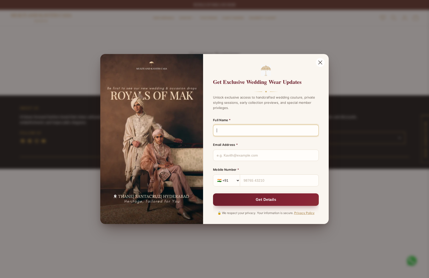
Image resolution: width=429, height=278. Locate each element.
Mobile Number (226, 169)
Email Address (225, 145)
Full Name (222, 120)
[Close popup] (320, 62)
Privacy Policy (304, 213)
